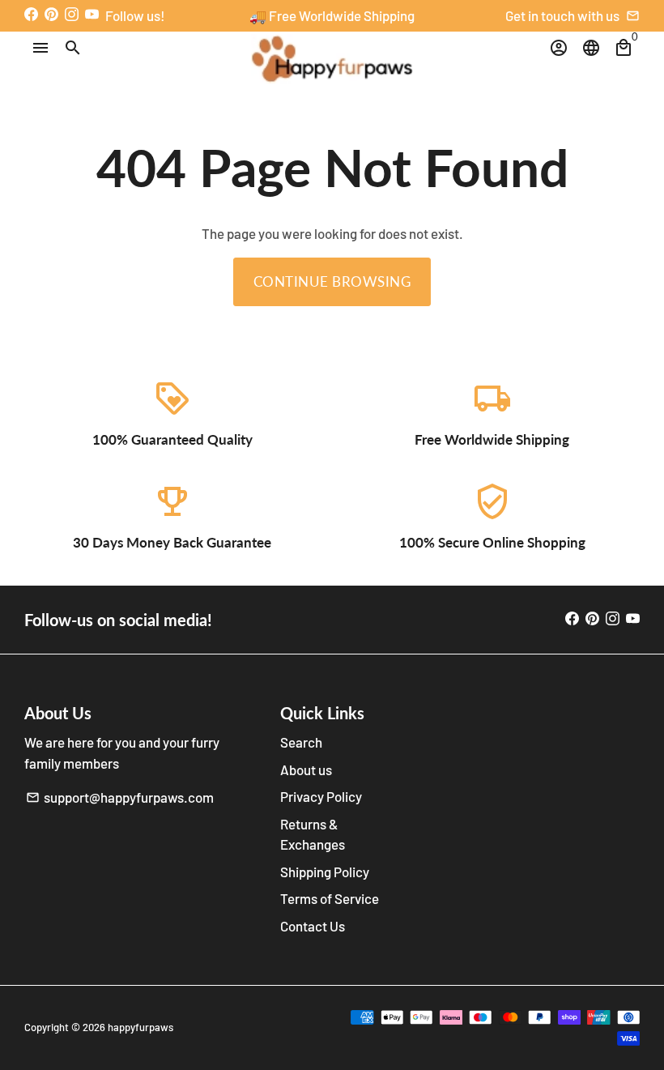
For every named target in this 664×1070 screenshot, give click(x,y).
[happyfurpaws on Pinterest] (51, 14)
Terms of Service (329, 898)
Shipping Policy (324, 871)
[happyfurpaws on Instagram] (72, 14)
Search (301, 742)
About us (306, 769)
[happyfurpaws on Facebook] (31, 14)
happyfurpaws (140, 1027)
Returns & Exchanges (312, 834)
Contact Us (312, 926)
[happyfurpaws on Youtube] (92, 14)
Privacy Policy (321, 796)
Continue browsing (332, 281)
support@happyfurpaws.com (120, 797)
